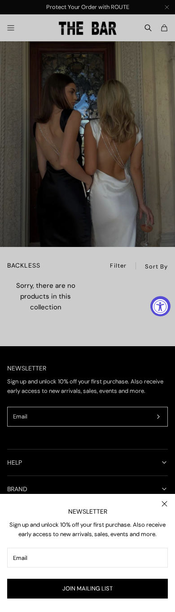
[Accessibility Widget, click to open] (160, 306)
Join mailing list (87, 588)
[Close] (164, 503)
